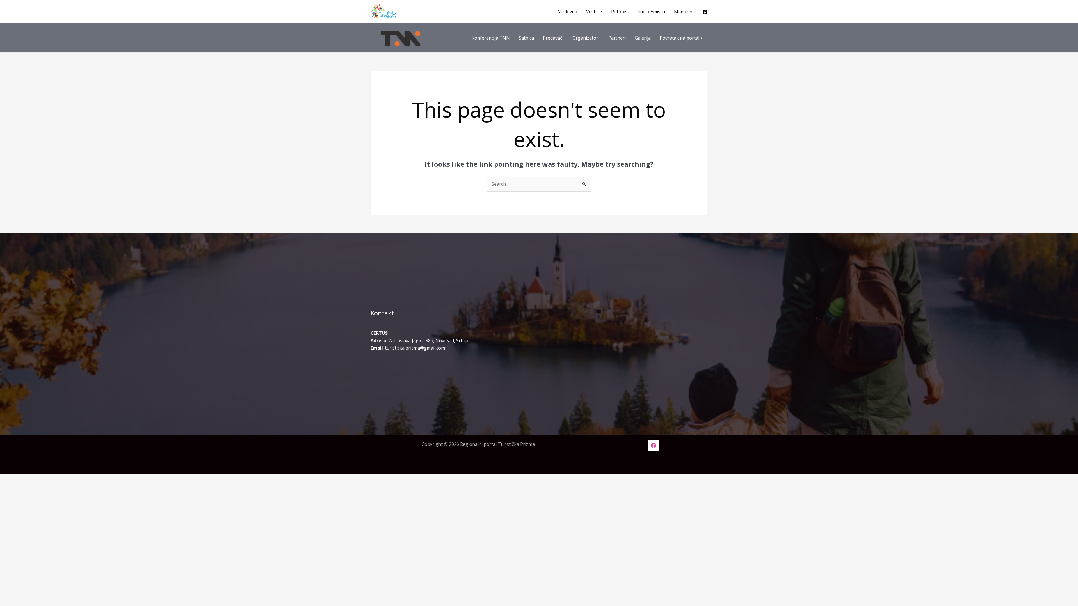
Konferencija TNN (491, 38)
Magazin (683, 11)
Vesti (591, 11)
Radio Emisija (651, 11)
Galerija (643, 38)
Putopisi (620, 11)
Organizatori (585, 38)
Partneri (617, 38)
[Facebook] (704, 12)
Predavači (553, 38)
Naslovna (567, 11)
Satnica (526, 38)
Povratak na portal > (681, 38)
